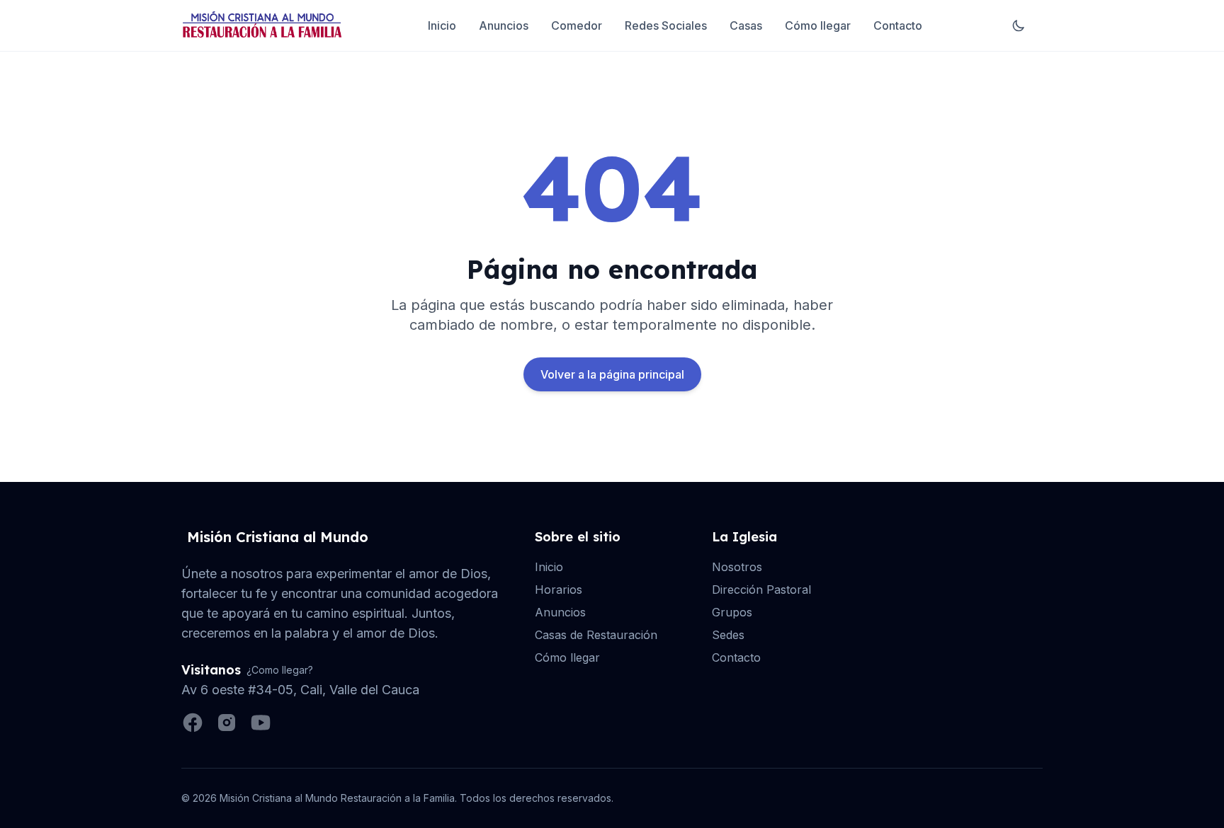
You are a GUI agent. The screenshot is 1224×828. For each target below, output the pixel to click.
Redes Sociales (666, 25)
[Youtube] (260, 722)
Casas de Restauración (596, 635)
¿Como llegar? (279, 670)
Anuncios (503, 25)
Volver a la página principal (612, 374)
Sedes (728, 635)
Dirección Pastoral (761, 589)
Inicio (442, 25)
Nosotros (737, 567)
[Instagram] (226, 722)
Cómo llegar (818, 25)
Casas (746, 25)
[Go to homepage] (262, 25)
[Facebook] (192, 722)
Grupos (732, 612)
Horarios (558, 589)
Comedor (576, 25)
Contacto (897, 25)
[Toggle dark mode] (1018, 25)
